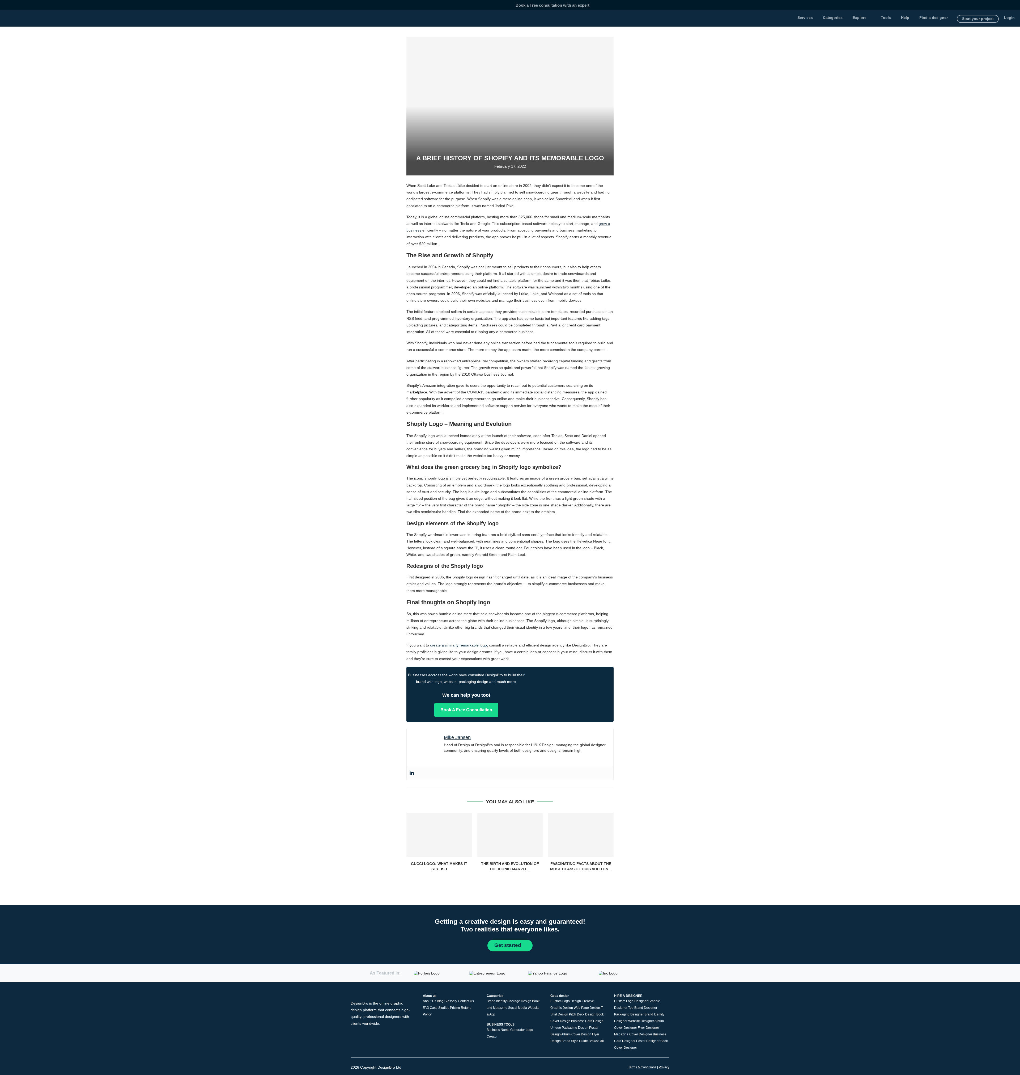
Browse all (596, 1041)
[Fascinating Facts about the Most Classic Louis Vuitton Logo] (581, 835)
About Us (429, 1001)
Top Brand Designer (642, 1008)
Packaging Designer (629, 1014)
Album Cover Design (576, 1034)
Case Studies (439, 1008)
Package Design (519, 1001)
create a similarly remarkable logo (458, 645)
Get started (508, 945)
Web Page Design (587, 1008)
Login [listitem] (1009, 17)
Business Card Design (587, 1021)
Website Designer (641, 1021)
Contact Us (466, 1001)
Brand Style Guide (575, 1041)
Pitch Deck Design (582, 1014)
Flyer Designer (648, 1028)
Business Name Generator (506, 1029)
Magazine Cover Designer (633, 1034)
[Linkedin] (411, 773)
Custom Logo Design (565, 1001)
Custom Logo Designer (631, 1001)
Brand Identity (497, 1001)
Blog (440, 1001)
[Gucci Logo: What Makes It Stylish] (439, 835)
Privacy (664, 1067)
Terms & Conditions (642, 1067)
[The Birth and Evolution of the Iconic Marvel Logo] (510, 835)
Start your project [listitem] (978, 18)
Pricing (455, 1008)
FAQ (426, 1008)
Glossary (450, 1001)
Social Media (517, 1008)
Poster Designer (648, 1041)
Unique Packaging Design (569, 1028)
